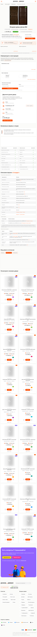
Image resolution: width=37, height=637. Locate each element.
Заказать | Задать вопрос (7, 120)
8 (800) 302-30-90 (23, 560)
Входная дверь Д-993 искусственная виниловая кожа (27, 319)
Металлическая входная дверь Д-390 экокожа (27, 349)
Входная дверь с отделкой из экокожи (28, 409)
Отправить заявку (10, 88)
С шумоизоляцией (22, 214)
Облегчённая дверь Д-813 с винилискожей (9, 439)
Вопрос (20, 84)
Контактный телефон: (28, 34)
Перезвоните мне (7, 557)
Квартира (2, 252)
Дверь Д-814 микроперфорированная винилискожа (9, 469)
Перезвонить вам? (5, 587)
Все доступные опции (8, 60)
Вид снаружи (9, 252)
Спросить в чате (17, 557)
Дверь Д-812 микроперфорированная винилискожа (9, 350)
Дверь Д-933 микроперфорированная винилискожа (28, 380)
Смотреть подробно (30, 105)
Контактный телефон (5, 84)
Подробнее (9, 299)
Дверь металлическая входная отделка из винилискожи (9, 410)
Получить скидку (30, 38)
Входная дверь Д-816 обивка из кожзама (9, 379)
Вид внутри (15, 252)
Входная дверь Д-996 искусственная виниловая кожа (27, 499)
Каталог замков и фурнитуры (31, 79)
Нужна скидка (12, 293)
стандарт (25, 29)
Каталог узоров (33, 69)
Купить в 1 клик (9, 362)
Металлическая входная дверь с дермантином (27, 439)
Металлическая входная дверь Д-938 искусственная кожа (9, 529)
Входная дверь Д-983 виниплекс (9, 319)
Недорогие (17, 214)
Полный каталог (16, 51)
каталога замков (15, 233)
